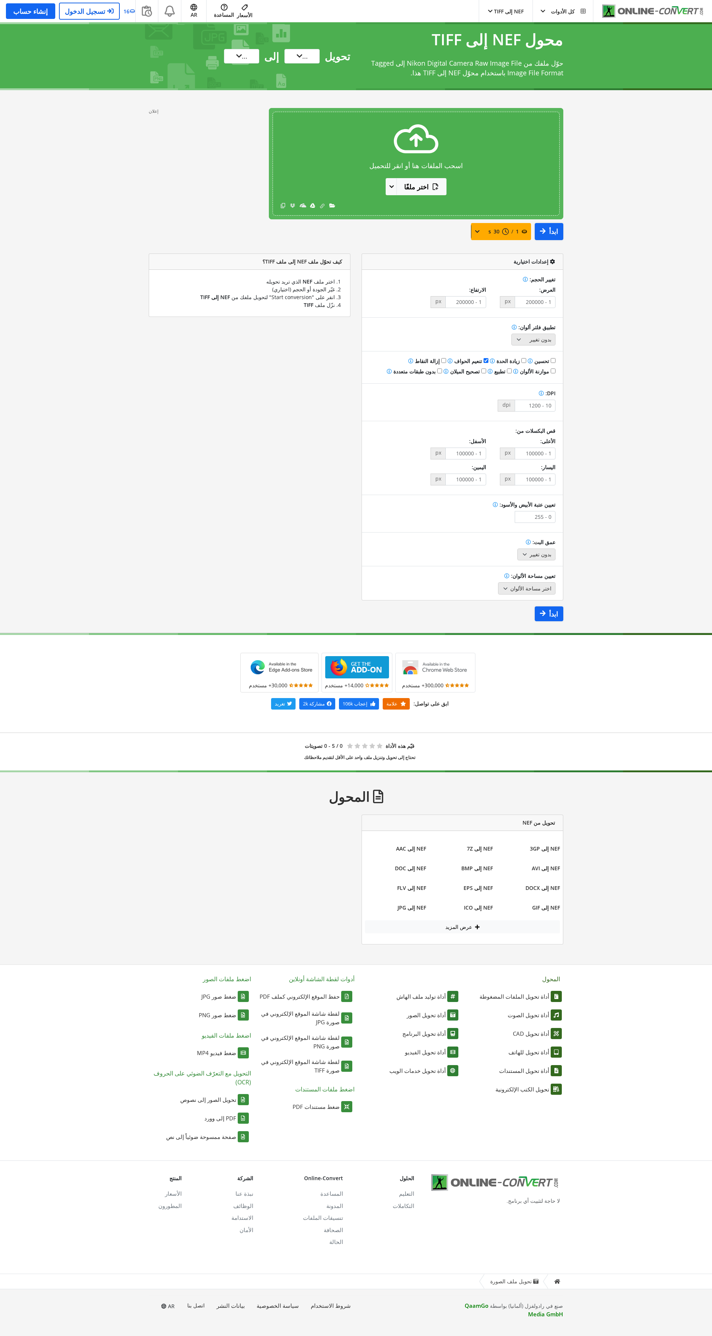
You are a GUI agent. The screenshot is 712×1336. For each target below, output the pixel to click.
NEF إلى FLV (411, 887)
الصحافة (333, 1230)
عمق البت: (543, 542)
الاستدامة (242, 1217)
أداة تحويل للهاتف (528, 1052)
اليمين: (479, 467)
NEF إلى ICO (478, 907)
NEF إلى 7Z (480, 848)
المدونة (334, 1205)
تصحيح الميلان (465, 371)
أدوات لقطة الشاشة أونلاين (322, 979)
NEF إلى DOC (410, 868)
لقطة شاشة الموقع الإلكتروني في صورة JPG (300, 1018)
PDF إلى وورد (220, 1118)
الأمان (246, 1230)
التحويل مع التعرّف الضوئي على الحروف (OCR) (202, 1077)
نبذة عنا (244, 1193)
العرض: (547, 289)
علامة (392, 703)
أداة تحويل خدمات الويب (417, 1070)
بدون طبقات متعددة (414, 371)
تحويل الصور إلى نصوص (208, 1099)
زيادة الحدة (508, 360)
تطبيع (500, 371)
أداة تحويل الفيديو (425, 1052)
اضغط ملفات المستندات (325, 1089)
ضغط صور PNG (217, 1015)
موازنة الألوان (534, 371)
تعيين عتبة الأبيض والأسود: (527, 504)
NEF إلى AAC (411, 848)
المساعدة (224, 14)
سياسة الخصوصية (278, 1305)
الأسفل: (477, 441)
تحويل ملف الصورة (511, 1281)
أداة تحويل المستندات (524, 1070)
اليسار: (548, 467)
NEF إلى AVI (546, 868)
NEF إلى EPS (478, 887)
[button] (563, 11)
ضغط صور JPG (218, 996)
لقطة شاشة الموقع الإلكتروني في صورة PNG (300, 1042)
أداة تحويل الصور (426, 1015)
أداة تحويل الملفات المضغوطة (514, 996)
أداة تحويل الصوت (528, 1015)
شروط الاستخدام (331, 1305)
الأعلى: (548, 441)
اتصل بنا (196, 1305)
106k (355, 703)
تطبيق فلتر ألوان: (536, 327)
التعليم (406, 1193)
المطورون (170, 1205)
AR (171, 1306)
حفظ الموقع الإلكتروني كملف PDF (300, 996)
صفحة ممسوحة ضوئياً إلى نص (201, 1136)
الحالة (336, 1241)
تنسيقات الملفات (323, 1217)
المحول (551, 979)
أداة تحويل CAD (531, 1033)
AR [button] (194, 14)
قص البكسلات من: (535, 430)
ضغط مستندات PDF (316, 1106)
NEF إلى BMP (477, 868)
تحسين (542, 360)
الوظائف (243, 1205)
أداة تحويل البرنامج (424, 1033)
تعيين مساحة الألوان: (533, 575)
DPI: (550, 393)
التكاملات (403, 1205)
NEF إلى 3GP (545, 848)
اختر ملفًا (416, 186)
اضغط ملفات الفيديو (226, 1035)
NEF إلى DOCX (542, 887)
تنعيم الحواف (468, 360)
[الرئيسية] (557, 1281)
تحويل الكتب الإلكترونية (522, 1089)
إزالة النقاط (427, 360)
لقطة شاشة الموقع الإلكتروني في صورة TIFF (300, 1066)
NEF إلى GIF (546, 907)
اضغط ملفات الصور (227, 979)
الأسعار (245, 15)
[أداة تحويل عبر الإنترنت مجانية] (649, 11)
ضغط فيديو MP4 (216, 1053)
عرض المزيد (459, 926)
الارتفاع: (477, 289)
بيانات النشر (231, 1305)
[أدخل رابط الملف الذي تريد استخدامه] (322, 205)
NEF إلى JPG (412, 907)
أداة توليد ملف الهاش (421, 996)
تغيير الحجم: (542, 279)
